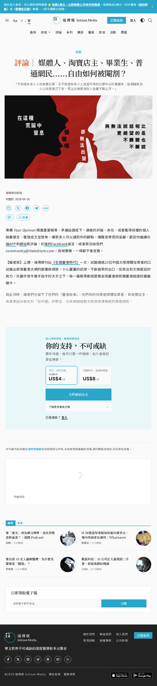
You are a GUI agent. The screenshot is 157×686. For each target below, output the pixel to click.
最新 (11, 523)
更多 (20, 523)
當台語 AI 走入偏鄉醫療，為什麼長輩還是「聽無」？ (30, 561)
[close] (152, 7)
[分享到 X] (18, 208)
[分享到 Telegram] (36, 208)
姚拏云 (85, 543)
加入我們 (122, 634)
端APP (11, 243)
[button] (44, 32)
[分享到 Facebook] (27, 208)
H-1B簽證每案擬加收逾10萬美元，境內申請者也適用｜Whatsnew (105, 535)
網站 (23, 243)
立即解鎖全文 (78, 394)
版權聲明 (106, 640)
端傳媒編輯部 (36, 449)
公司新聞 (122, 640)
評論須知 (19, 497)
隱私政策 (55, 674)
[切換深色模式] (141, 20)
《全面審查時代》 (66, 262)
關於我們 (89, 634)
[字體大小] (15, 20)
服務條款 (70, 674)
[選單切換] (49, 32)
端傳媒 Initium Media (30, 674)
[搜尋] (148, 20)
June (85, 569)
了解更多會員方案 (59, 407)
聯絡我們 (106, 634)
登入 (64, 417)
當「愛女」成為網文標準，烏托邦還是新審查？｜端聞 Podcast (30, 535)
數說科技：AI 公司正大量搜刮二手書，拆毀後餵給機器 (105, 561)
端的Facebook (56, 243)
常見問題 (89, 640)
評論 (79, 52)
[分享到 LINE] (46, 208)
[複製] (9, 208)
